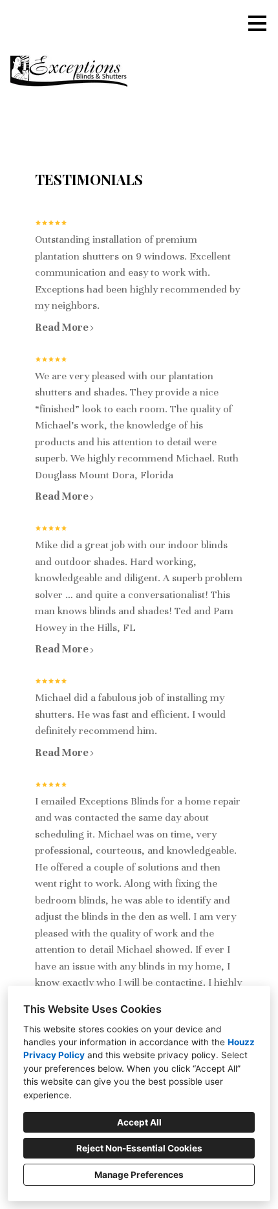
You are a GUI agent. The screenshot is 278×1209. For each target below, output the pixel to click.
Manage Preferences (139, 1175)
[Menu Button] (257, 23)
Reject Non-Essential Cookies (139, 1148)
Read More (62, 327)
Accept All (139, 1122)
